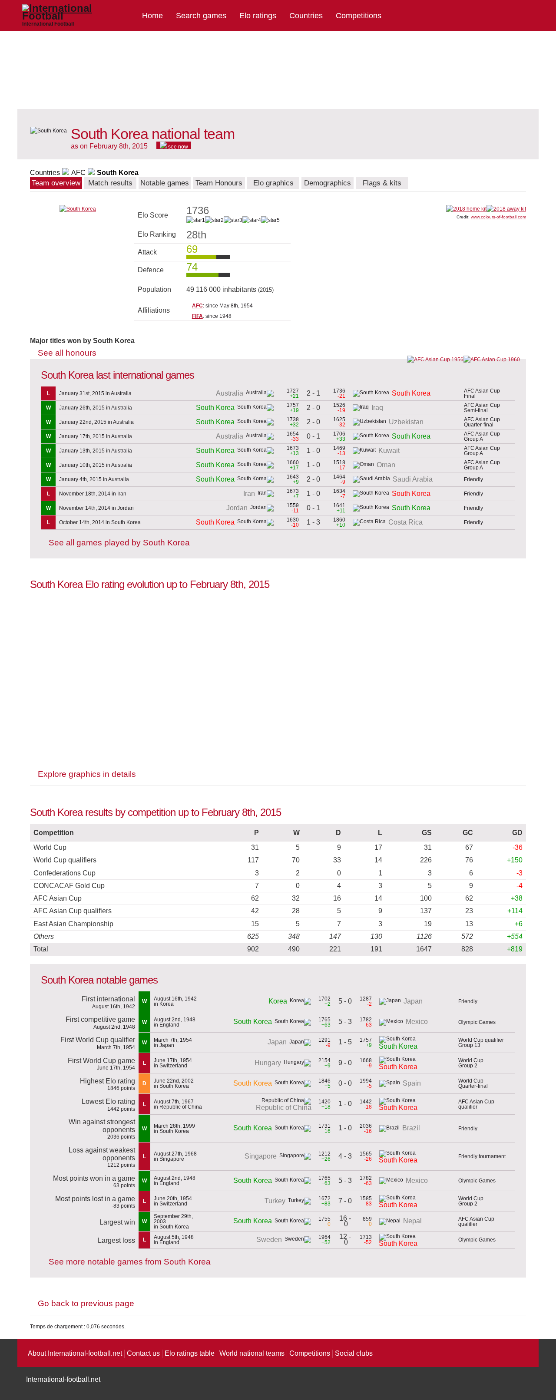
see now (177, 146)
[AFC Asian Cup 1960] (491, 360)
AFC (78, 172)
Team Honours (218, 183)
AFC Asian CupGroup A (482, 436)
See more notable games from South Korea (130, 1261)
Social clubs (354, 1353)
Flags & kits (382, 183)
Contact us (143, 1353)
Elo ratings (257, 15)
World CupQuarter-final (473, 1083)
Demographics (327, 183)
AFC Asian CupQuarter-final (482, 422)
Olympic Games (477, 1022)
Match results (110, 183)
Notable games (164, 183)
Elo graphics (273, 183)
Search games (201, 15)
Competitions (358, 15)
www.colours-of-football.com (498, 217)
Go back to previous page (86, 1303)
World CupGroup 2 (470, 1063)
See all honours (67, 352)
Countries (306, 15)
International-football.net (63, 1379)
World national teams (252, 1353)
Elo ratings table (190, 1353)
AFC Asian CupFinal (482, 393)
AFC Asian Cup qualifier (476, 1104)
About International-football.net (75, 1353)
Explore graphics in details (87, 774)
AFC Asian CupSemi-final (482, 407)
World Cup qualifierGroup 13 (481, 1042)
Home (152, 15)
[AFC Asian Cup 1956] (435, 360)
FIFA (197, 316)
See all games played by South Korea (119, 542)
